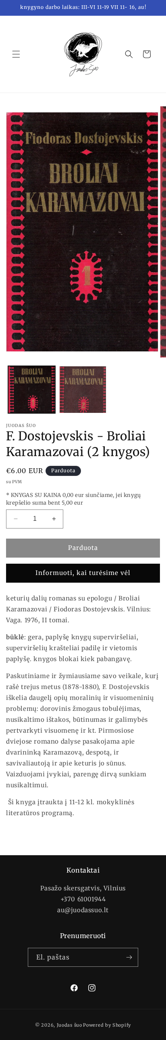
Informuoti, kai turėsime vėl (83, 573)
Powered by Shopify (107, 1025)
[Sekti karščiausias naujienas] (129, 957)
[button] (16, 54)
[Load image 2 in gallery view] (82, 389)
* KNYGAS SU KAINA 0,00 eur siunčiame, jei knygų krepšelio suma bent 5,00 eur (73, 499)
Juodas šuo (69, 1025)
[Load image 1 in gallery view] (31, 389)
